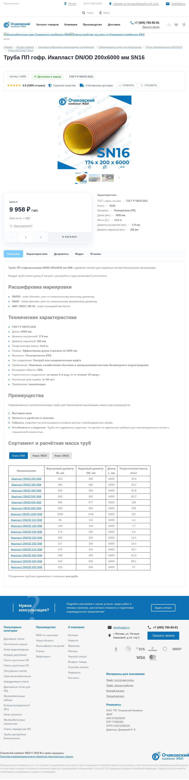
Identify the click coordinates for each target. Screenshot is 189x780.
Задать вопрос (163, 607)
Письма (72, 651)
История (73, 635)
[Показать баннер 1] (5, 39)
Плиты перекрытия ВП (17, 729)
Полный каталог (115, 696)
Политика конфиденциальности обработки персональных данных (36, 756)
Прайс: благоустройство (119, 685)
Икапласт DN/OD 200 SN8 (26, 531)
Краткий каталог (115, 690)
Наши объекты (11, 3)
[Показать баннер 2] (8, 39)
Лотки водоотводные (16, 649)
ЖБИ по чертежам (47, 635)
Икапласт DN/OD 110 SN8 (26, 520)
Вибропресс (43, 656)
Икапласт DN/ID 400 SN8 (26, 490)
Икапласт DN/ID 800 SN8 (26, 508)
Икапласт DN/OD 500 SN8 (26, 567)
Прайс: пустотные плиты (120, 680)
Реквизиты (74, 672)
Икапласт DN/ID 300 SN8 (26, 484)
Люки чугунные (13, 714)
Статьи (40, 651)
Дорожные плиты (14, 638)
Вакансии (74, 645)
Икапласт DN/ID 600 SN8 (26, 502)
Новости (73, 640)
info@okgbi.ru (178, 3)
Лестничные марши (15, 644)
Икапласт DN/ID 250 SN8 (26, 478)
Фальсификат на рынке (50, 645)
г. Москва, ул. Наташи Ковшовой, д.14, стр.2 (136, 3)
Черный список (77, 656)
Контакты (73, 677)
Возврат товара (77, 661)
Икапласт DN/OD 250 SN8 (26, 543)
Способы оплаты (78, 667)
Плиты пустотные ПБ (16, 660)
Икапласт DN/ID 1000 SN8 (26, 514)
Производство (46, 627)
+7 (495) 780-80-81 (146, 22)
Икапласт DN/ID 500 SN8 (26, 496)
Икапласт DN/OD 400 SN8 (26, 555)
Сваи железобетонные (17, 676)
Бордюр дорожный (15, 654)
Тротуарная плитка (15, 670)
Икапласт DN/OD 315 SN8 (26, 549)
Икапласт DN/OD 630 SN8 (26, 561)
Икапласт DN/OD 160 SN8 (26, 525)
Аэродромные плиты (16, 681)
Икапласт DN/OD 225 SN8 (26, 537)
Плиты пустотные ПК (16, 665)
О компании (76, 627)
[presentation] (119, 178)
